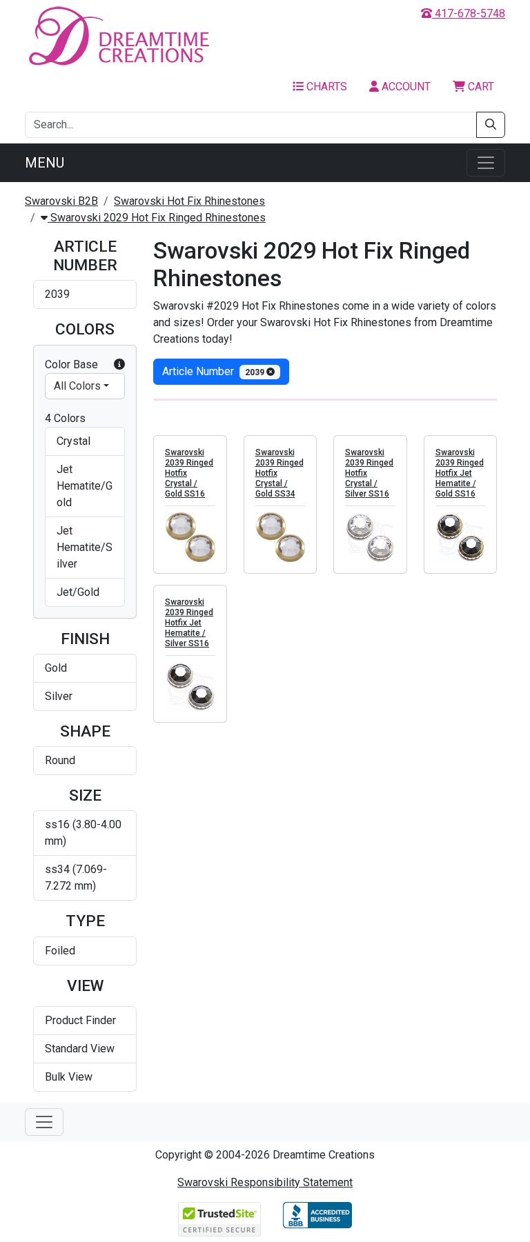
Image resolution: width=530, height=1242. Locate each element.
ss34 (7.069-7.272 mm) (76, 877)
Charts (325, 86)
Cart (479, 86)
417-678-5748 (468, 13)
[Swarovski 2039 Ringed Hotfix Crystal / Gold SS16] (190, 537)
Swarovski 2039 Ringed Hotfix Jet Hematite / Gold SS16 (459, 473)
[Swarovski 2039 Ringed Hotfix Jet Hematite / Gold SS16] (460, 537)
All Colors (77, 385)
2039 (57, 294)
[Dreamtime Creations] (118, 35)
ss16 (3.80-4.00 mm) (83, 833)
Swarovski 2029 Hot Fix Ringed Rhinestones (157, 217)
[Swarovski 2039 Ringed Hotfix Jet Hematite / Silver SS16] (190, 686)
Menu (44, 162)
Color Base (71, 364)
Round (60, 760)
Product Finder (80, 1020)
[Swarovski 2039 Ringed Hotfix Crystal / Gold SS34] (280, 537)
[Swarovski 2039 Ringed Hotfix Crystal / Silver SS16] (370, 537)
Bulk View (68, 1076)
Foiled (60, 950)
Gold (56, 667)
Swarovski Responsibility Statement (265, 1182)
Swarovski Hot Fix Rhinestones (189, 201)
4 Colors (65, 418)
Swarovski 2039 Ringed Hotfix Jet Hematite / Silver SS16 (189, 622)
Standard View (80, 1048)
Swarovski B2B (61, 201)
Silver (58, 696)
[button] (119, 365)
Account (405, 86)
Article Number (214, 371)
